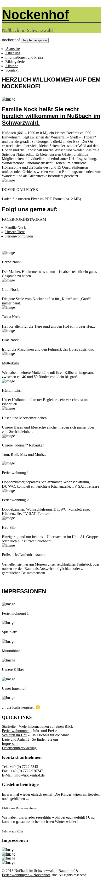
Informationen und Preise (24, 57)
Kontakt (11, 70)
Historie (11, 66)
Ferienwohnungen (19, 236)
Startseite (12, 49)
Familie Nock (15, 228)
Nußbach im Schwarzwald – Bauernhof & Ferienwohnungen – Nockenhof (40, 873)
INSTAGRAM (34, 219)
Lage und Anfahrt (15, 739)
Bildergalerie (15, 62)
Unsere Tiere (15, 232)
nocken (11, 40)
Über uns (12, 53)
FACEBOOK (12, 219)
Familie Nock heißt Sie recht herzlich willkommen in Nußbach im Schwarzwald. (51, 116)
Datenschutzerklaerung (19, 748)
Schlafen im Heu (14, 735)
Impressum (10, 744)
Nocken (35, 14)
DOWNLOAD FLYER (20, 189)
